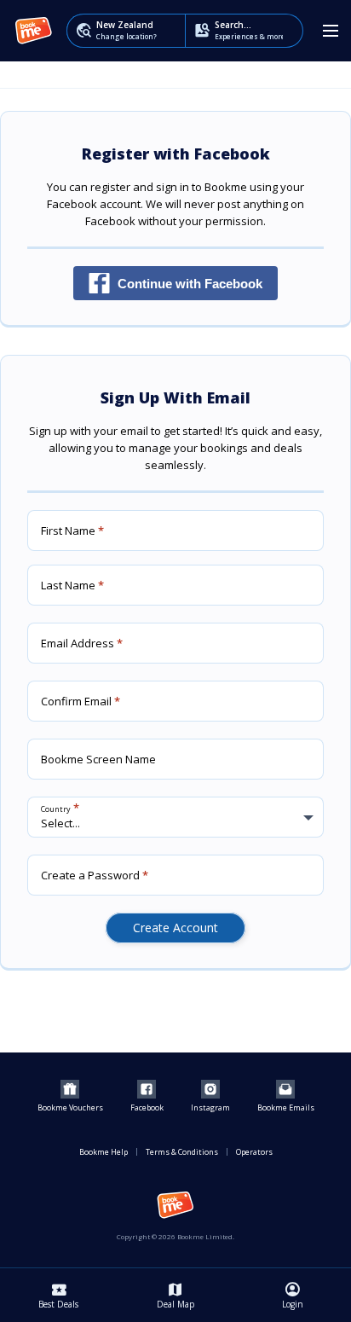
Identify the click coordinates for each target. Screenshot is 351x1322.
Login (292, 1294)
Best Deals (58, 1294)
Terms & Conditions (182, 1152)
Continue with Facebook (190, 283)
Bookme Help (103, 1152)
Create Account (175, 927)
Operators (254, 1152)
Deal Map (175, 1294)
